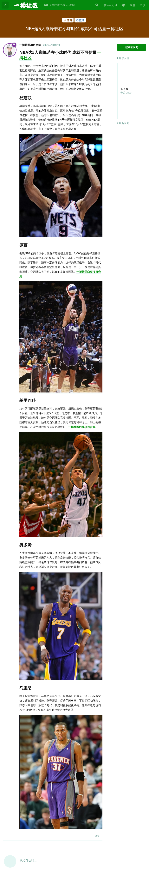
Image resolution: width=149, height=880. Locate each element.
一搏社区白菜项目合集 (81, 427)
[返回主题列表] (5, 5)
